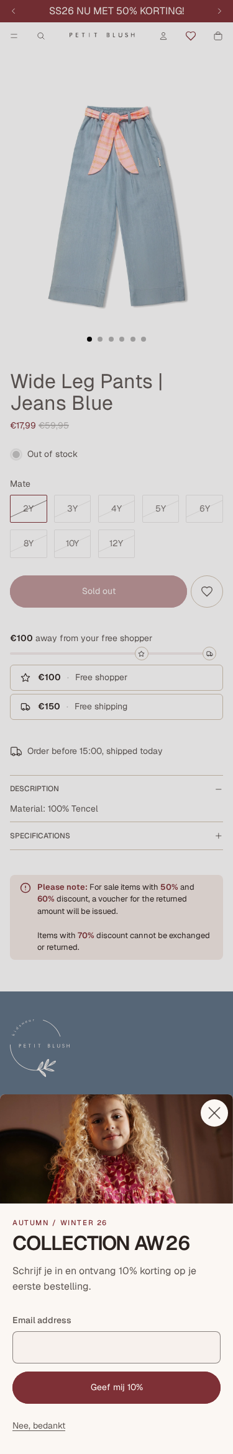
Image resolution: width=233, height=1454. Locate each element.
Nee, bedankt (38, 1425)
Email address (41, 1320)
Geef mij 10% (117, 1387)
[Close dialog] (214, 1113)
